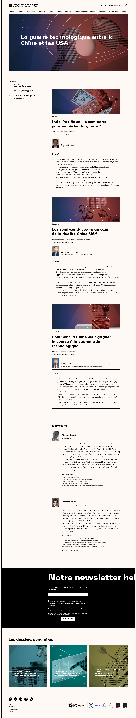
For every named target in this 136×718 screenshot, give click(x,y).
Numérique (41, 11)
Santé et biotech (30, 11)
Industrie (68, 11)
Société (92, 11)
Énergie (19, 11)
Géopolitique (102, 11)
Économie (59, 11)
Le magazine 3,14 (126, 11)
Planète (11, 11)
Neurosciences (113, 11)
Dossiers (27, 20)
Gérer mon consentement (16, 713)
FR (124, 2)
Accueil (22, 20)
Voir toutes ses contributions (70, 489)
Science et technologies (81, 11)
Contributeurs (12, 707)
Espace (50, 11)
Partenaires (12, 706)
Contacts (11, 711)
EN (127, 2)
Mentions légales (13, 709)
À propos (11, 704)
